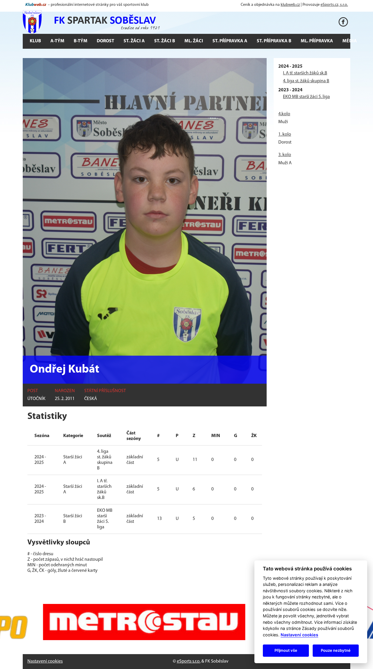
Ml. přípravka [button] (317, 41)
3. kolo (284, 155)
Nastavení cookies (45, 661)
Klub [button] (35, 41)
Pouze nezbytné (336, 650)
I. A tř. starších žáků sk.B (305, 73)
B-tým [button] (80, 41)
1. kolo (284, 134)
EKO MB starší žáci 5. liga (306, 97)
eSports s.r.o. (188, 661)
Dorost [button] (105, 41)
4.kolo (284, 114)
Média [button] (349, 41)
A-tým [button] (57, 41)
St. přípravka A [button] (229, 41)
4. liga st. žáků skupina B (306, 81)
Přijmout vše (286, 650)
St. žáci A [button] (134, 41)
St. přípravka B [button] (274, 41)
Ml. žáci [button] (193, 41)
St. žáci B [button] (164, 41)
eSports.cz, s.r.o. (334, 5)
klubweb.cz (290, 5)
